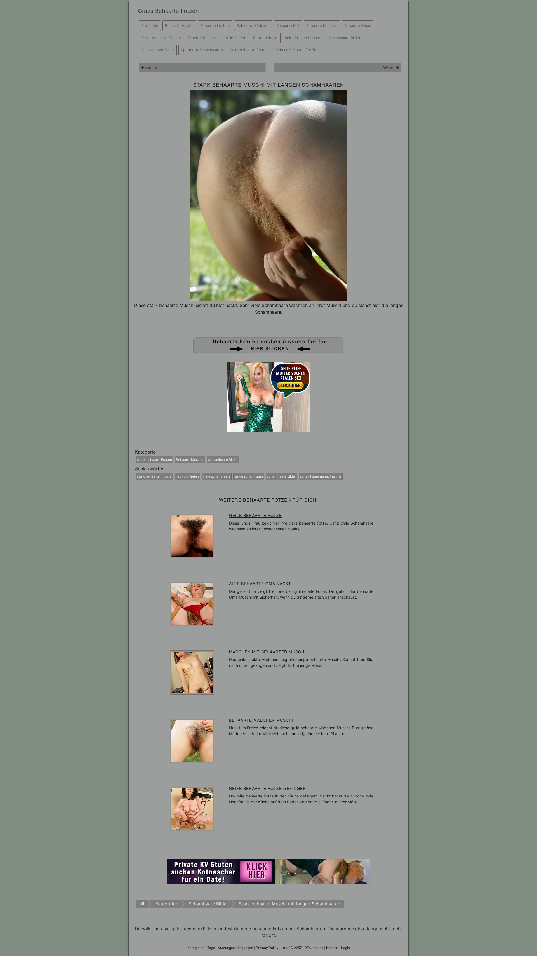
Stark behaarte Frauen (249, 50)
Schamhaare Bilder (344, 38)
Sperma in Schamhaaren (202, 50)
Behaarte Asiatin (179, 25)
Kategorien (195, 948)
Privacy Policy (267, 948)
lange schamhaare (248, 476)
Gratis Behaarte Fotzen (168, 11)
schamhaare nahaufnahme (320, 476)
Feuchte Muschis (203, 38)
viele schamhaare (216, 476)
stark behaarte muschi (154, 476)
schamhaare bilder (281, 476)
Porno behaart (265, 38)
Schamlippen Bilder (157, 50)
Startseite (149, 25)
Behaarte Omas (357, 25)
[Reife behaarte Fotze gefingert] (192, 808)
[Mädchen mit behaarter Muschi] (192, 672)
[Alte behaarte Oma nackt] (192, 604)
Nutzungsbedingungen (235, 948)
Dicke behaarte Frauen (161, 38)
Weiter (389, 67)
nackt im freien (187, 476)
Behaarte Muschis (322, 25)
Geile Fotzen (235, 38)
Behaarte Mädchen (253, 25)
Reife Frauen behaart (303, 38)
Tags (211, 948)
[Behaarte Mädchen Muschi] (192, 740)
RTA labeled (314, 948)
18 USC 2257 (291, 948)
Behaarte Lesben (215, 25)
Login (345, 948)
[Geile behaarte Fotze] (192, 536)
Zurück (151, 67)
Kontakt (332, 948)
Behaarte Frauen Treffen (297, 50)
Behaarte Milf (288, 25)
